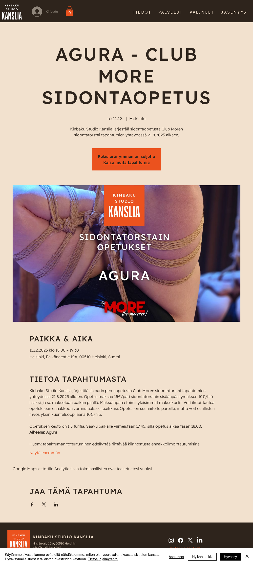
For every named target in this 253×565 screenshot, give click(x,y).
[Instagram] (171, 540)
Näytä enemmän (44, 452)
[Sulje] (247, 556)
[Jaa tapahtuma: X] (44, 504)
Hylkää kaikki (202, 556)
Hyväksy (230, 556)
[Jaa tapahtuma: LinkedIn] (56, 504)
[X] (190, 540)
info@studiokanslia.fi (47, 547)
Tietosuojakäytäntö (103, 558)
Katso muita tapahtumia (126, 162)
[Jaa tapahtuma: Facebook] (31, 504)
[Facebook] (180, 540)
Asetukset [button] (176, 556)
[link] (69, 11)
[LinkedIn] (199, 540)
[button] (142, 12)
